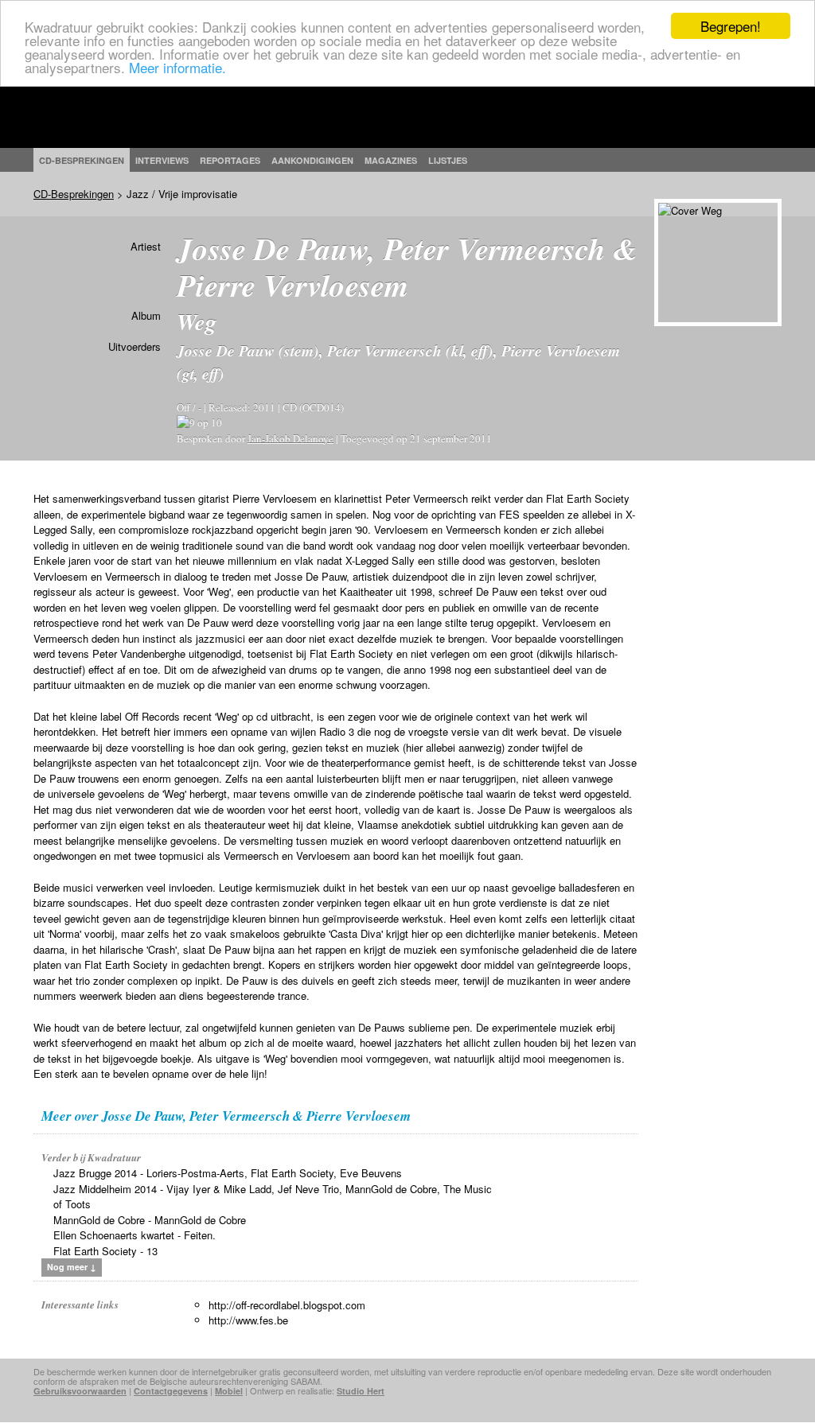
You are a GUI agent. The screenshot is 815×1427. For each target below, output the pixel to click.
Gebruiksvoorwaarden (80, 1391)
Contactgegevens (171, 1391)
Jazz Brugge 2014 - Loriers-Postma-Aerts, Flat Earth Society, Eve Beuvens (227, 1172)
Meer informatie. (177, 67)
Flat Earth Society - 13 (105, 1250)
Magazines (391, 160)
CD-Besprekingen (73, 193)
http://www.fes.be (248, 1320)
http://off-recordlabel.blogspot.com (287, 1304)
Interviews (162, 160)
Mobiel (229, 1391)
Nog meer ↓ (71, 1267)
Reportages (230, 160)
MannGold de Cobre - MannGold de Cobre (149, 1219)
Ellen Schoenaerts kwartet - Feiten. (134, 1234)
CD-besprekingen (81, 160)
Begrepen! (730, 26)
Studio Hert (360, 1391)
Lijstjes (447, 160)
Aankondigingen (312, 160)
